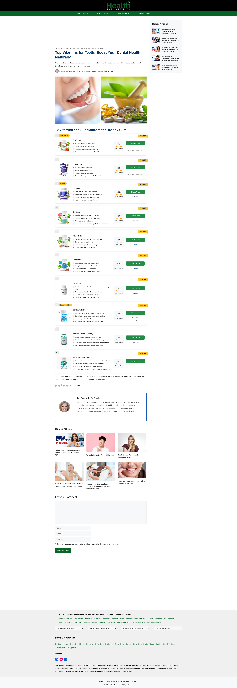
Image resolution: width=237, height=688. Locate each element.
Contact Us (134, 681)
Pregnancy (89, 644)
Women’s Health (60, 647)
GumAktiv (77, 260)
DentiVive (77, 283)
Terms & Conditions (113, 681)
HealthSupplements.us (114, 685)
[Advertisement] (101, 33)
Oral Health (64, 48)
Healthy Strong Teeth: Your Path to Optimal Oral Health (131, 482)
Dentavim (77, 188)
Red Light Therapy (149, 644)
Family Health (160, 644)
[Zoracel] (64, 344)
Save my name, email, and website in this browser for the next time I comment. (88, 544)
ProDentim (77, 140)
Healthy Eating (99, 644)
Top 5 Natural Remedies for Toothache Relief (128, 456)
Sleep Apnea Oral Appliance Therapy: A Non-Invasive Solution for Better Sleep (99, 486)
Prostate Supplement (122, 622)
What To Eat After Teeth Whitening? (100, 455)
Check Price (135, 143)
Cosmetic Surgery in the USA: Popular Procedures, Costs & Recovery (170, 67)
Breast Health (137, 644)
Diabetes (65, 644)
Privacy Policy (124, 681)
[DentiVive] (64, 296)
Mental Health (119, 644)
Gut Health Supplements (154, 618)
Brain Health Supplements (110, 618)
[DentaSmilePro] (64, 322)
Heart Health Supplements (82, 622)
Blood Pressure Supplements (83, 618)
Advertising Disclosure (123, 671)
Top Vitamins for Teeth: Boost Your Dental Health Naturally (87, 48)
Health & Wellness (82, 13)
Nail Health (111, 622)
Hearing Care (109, 644)
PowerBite (77, 236)
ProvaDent (77, 164)
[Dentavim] (64, 200)
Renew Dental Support (82, 357)
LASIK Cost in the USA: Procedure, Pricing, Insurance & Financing (169, 31)
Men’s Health (171, 644)
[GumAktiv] (64, 271)
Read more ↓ (101, 379)
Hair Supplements (169, 618)
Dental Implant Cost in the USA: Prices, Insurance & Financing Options (67, 452)
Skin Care (128, 644)
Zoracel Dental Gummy (83, 334)
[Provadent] (64, 176)
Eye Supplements (139, 618)
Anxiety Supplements (65, 618)
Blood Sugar (97, 618)
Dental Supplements (126, 618)
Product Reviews (144, 13)
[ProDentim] (64, 152)
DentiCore (77, 212)
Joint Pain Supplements (99, 622)
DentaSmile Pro (79, 310)
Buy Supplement (72, 647)
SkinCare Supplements (138, 622)
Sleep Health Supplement (154, 622)
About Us (102, 681)
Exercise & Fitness (102, 13)
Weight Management (124, 13)
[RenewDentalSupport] (64, 368)
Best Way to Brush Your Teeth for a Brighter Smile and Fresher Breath (69, 485)
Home (57, 48)
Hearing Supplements (65, 622)
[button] (159, 13)
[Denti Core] (64, 224)
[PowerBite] (64, 247)
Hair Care (81, 644)
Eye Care (58, 644)
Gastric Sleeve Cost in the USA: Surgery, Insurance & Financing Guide (170, 40)
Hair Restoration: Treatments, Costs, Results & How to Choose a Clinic (170, 58)
